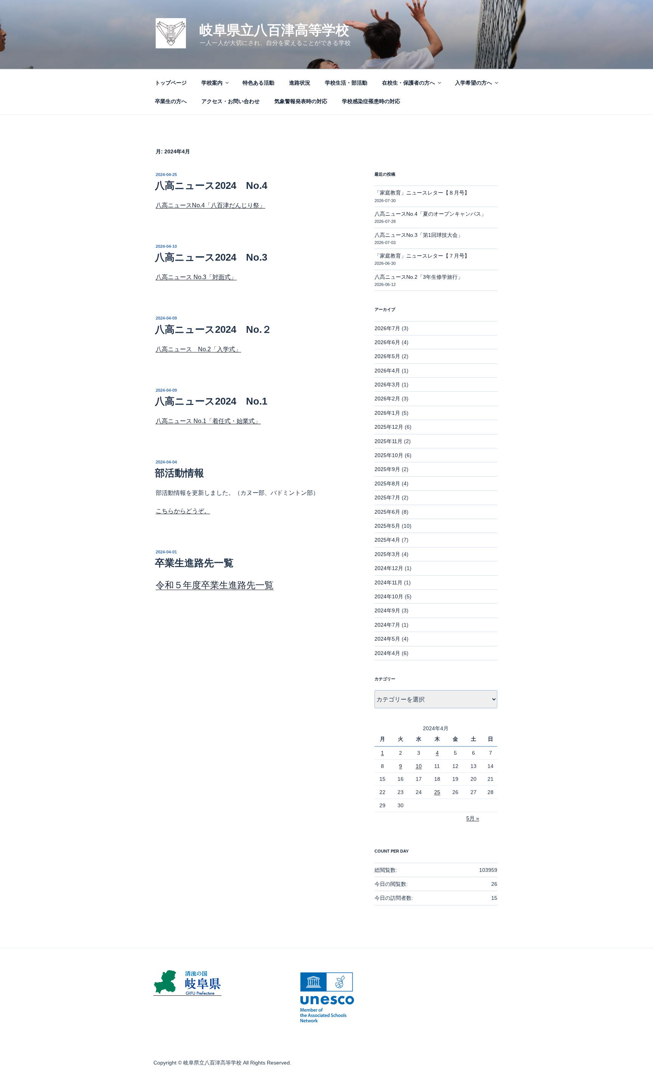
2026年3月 (387, 385)
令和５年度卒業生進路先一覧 (215, 585)
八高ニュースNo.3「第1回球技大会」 (418, 235)
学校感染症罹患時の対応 (371, 101)
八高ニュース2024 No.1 (211, 401)
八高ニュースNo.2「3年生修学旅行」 (418, 277)
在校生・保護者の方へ (408, 83)
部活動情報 (179, 473)
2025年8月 (387, 484)
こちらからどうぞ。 (183, 511)
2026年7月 (387, 328)
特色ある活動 (258, 83)
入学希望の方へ (473, 83)
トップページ (171, 83)
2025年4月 (387, 540)
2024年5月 (387, 639)
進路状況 (299, 83)
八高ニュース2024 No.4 (211, 185)
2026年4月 (387, 371)
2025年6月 (387, 512)
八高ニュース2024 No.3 (211, 257)
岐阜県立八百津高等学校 (274, 30)
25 (437, 792)
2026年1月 (387, 413)
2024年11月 (388, 582)
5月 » (472, 818)
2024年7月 (387, 625)
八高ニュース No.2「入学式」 (198, 349)
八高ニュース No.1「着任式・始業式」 (208, 421)
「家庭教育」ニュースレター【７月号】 (422, 256)
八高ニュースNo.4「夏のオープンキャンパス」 (430, 214)
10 (419, 766)
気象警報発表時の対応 (300, 101)
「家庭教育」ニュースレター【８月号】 (422, 193)
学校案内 (212, 83)
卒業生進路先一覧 (194, 563)
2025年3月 (387, 554)
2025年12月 (388, 427)
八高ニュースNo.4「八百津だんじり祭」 (210, 205)
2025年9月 (387, 469)
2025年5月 (387, 526)
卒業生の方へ (171, 101)
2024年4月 (387, 653)
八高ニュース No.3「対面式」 (196, 277)
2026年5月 (387, 356)
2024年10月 (388, 596)
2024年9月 (387, 610)
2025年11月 (388, 441)
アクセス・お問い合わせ (230, 101)
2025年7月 (387, 497)
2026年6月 (387, 342)
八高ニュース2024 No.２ (213, 329)
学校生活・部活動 (346, 83)
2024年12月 (388, 568)
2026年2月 (387, 399)
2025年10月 (388, 455)
